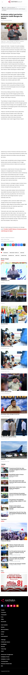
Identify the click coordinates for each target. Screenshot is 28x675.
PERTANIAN (4, 255)
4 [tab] (16, 592)
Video (2, 619)
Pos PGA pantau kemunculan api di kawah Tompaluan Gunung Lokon (17, 552)
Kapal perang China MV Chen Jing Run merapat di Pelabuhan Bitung (14, 540)
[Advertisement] (14, 135)
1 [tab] (10, 592)
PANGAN (22, 252)
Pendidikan (4, 644)
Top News (4, 519)
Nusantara (3, 621)
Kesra (2, 634)
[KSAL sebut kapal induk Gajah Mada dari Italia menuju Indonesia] (4, 482)
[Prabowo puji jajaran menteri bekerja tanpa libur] (13, 293)
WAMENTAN (11, 255)
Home (4, 7)
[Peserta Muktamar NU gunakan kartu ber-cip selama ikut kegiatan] (4, 495)
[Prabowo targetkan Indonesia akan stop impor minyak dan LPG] (14, 270)
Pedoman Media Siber (6, 663)
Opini (2, 651)
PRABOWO (5, 252)
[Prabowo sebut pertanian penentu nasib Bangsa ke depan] (14, 531)
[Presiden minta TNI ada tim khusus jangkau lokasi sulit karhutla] (14, 382)
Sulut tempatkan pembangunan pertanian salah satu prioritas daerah (17, 559)
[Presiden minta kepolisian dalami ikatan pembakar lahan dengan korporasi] (14, 404)
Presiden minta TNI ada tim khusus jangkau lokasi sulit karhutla (12, 391)
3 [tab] (14, 592)
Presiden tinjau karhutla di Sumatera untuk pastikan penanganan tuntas (12, 436)
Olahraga (3, 639)
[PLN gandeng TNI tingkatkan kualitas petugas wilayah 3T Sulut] (4, 501)
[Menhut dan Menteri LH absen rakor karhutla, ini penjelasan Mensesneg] (14, 336)
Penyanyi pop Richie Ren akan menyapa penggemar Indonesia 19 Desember (17, 470)
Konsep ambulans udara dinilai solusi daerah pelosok (12, 458)
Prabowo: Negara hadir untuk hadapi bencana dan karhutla (13, 323)
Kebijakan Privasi (5, 656)
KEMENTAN (23, 255)
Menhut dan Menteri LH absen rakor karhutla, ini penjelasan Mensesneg (13, 345)
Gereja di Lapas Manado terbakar (17, 563)
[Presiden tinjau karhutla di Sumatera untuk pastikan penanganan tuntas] (14, 427)
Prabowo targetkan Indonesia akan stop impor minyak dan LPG (13, 279)
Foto (2, 571)
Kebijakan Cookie (5, 659)
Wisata (2, 627)
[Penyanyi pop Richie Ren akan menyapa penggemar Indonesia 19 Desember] (4, 470)
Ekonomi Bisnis (11, 7)
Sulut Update (4, 625)
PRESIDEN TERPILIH (14, 252)
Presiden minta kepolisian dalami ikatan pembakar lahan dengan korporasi (11, 413)
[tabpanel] (14, 583)
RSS (2, 666)
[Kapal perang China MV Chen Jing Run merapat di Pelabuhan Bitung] (4, 514)
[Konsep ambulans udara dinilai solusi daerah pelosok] (14, 449)
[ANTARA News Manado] (15, 1)
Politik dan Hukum (5, 642)
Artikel (2, 631)
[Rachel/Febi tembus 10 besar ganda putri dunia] (4, 476)
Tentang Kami (4, 661)
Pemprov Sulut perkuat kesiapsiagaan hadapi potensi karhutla (16, 507)
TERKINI (3, 464)
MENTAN (17, 255)
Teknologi (3, 648)
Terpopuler (4, 614)
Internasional (4, 636)
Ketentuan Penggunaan (7, 654)
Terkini (2, 610)
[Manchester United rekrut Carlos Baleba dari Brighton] (4, 489)
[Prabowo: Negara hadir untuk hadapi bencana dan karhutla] (14, 314)
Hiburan (3, 646)
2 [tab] (12, 592)
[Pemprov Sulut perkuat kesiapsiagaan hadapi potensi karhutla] (4, 507)
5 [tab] (18, 592)
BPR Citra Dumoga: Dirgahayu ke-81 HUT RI (14, 588)
